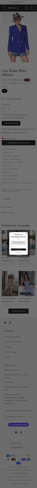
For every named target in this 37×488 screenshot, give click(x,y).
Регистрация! (18, 249)
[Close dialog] (26, 233)
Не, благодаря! (18, 252)
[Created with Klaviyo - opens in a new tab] (18, 255)
